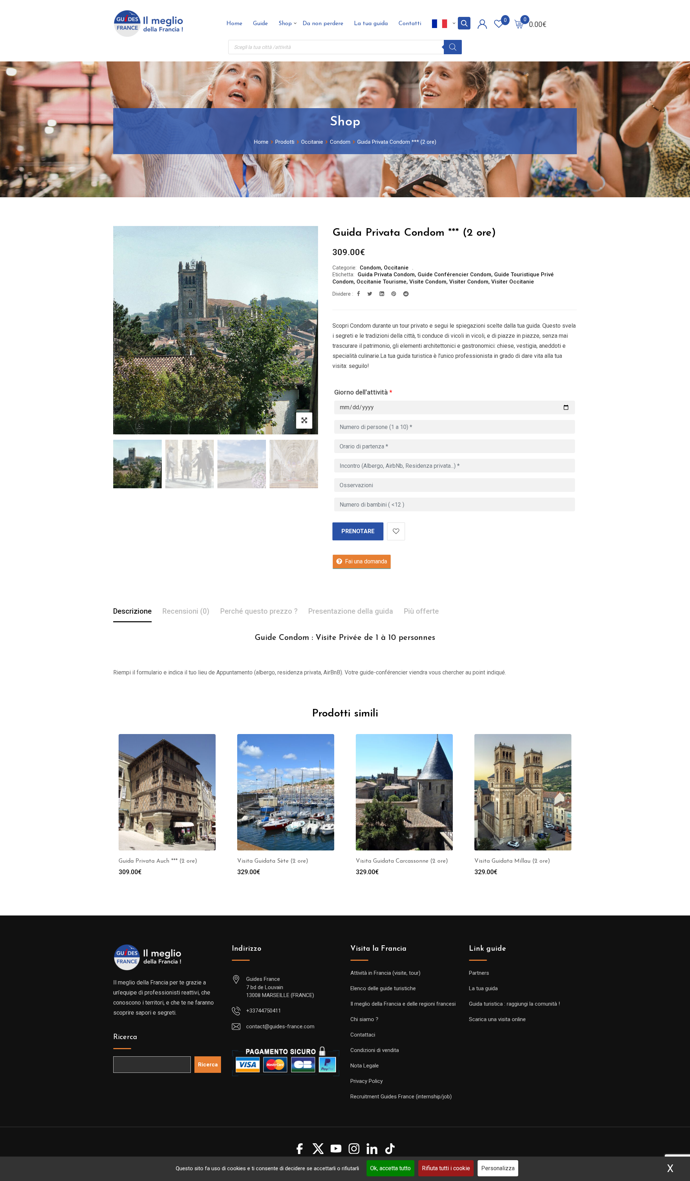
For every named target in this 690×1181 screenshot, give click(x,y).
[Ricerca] (453, 47)
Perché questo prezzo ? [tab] (259, 611)
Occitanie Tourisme (381, 281)
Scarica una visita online (497, 1019)
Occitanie (396, 267)
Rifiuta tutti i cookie (446, 1168)
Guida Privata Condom (386, 274)
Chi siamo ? (364, 1019)
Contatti (410, 24)
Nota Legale (364, 1065)
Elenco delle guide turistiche (383, 988)
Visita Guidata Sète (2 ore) (272, 861)
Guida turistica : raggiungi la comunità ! (514, 1004)
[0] (519, 24)
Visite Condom (427, 281)
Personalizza (498, 1168)
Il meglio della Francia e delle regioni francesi (403, 1004)
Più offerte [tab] (421, 611)
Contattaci (362, 1035)
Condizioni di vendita (374, 1050)
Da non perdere (323, 24)
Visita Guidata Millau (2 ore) (512, 861)
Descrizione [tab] (132, 611)
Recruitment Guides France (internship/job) (401, 1096)
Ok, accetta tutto (390, 1168)
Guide (260, 24)
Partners (479, 973)
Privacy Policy (366, 1081)
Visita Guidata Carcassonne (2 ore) (402, 861)
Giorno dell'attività (363, 392)
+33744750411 (263, 1010)
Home (234, 24)
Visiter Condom (468, 281)
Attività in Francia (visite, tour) (385, 973)
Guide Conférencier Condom (454, 274)
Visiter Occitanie (512, 281)
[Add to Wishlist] (396, 531)
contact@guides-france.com (280, 1026)
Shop (285, 24)
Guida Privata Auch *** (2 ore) (158, 861)
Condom (370, 267)
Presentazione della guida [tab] (350, 611)
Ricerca (125, 1037)
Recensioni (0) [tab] (186, 611)
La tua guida (371, 24)
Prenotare (357, 531)
